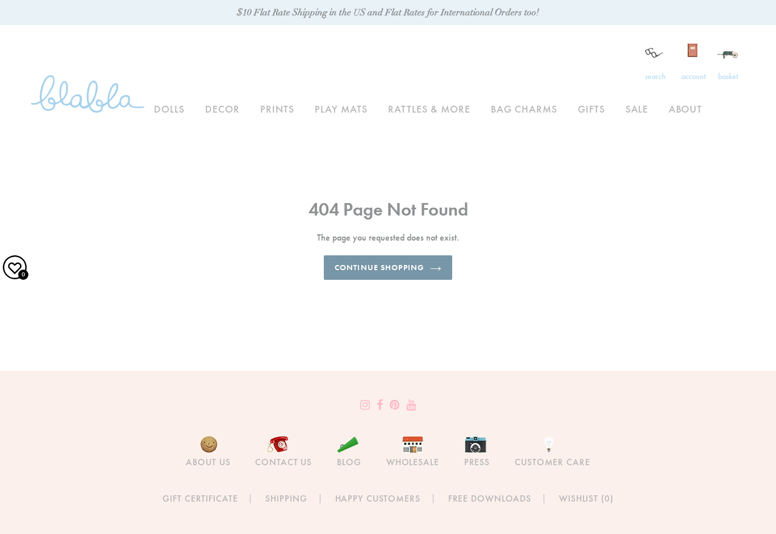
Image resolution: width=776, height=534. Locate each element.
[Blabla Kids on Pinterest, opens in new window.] (394, 405)
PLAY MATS (341, 108)
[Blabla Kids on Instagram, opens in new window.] (365, 405)
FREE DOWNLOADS (489, 498)
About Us (208, 462)
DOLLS (169, 108)
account (693, 76)
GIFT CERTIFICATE (199, 498)
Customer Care (552, 462)
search (655, 76)
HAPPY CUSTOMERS (377, 498)
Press (477, 462)
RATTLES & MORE (429, 108)
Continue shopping (379, 267)
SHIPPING (286, 498)
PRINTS (277, 108)
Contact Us (283, 462)
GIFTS (591, 108)
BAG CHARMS (524, 108)
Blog (349, 462)
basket (728, 76)
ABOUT (685, 108)
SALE (637, 108)
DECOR (222, 108)
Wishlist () (586, 498)
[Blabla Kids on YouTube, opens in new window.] (411, 405)
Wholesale (412, 462)
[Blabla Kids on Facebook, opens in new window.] (380, 405)
